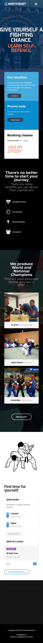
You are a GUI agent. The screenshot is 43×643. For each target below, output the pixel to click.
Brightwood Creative (25, 637)
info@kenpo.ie (21, 634)
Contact (14, 96)
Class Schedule (13, 534)
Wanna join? (21, 417)
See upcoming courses (17, 572)
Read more (15, 120)
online (25, 140)
